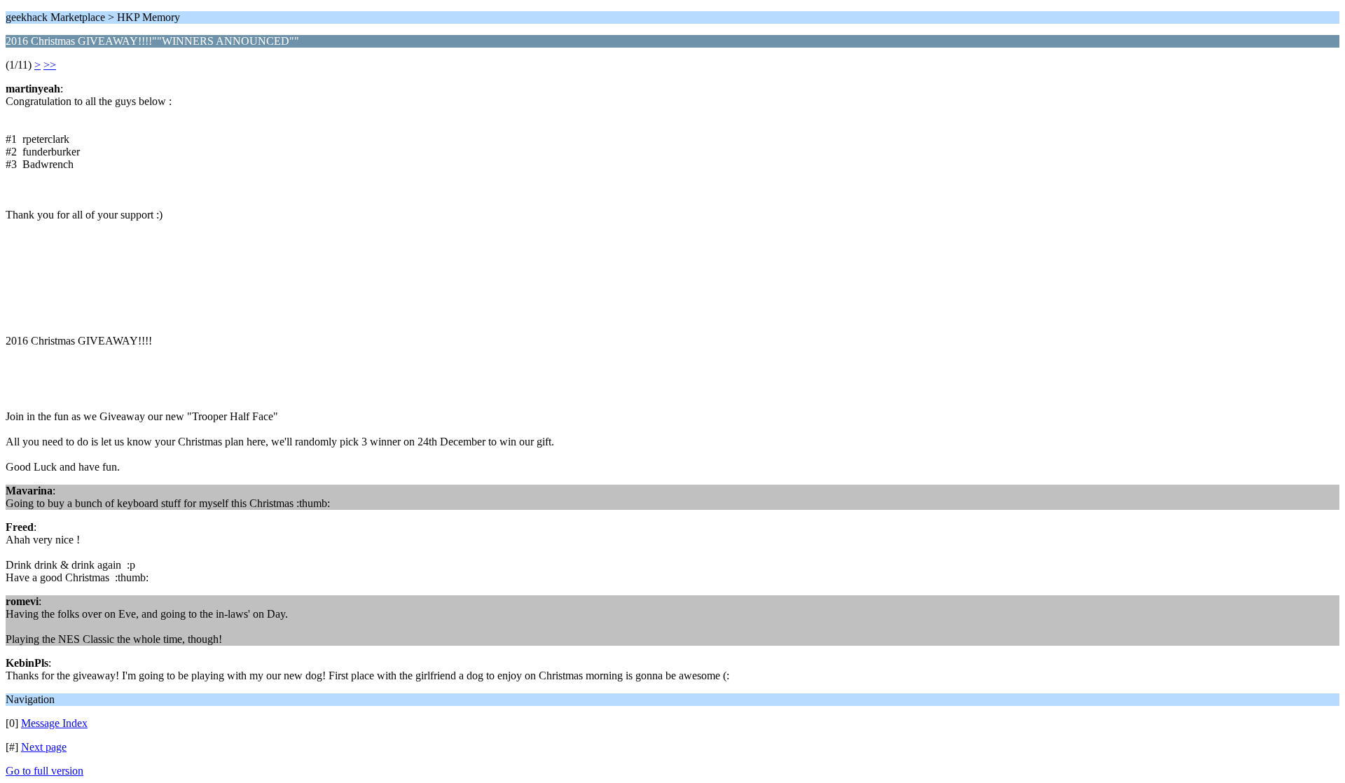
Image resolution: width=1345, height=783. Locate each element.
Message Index (54, 723)
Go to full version (44, 771)
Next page (44, 747)
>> (49, 65)
